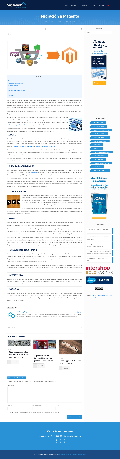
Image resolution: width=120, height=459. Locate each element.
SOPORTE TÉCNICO (12, 93)
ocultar (51, 77)
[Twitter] (80, 312)
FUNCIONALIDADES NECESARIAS (15, 83)
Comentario (10, 385)
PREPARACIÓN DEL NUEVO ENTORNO (16, 90)
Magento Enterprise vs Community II (46, 146)
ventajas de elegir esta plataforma (17, 125)
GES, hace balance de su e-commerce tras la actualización (98, 238)
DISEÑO (10, 88)
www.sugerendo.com (104, 293)
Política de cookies (81, 454)
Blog (52, 21)
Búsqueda (99, 29)
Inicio (46, 21)
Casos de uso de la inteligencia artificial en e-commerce (98, 231)
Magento (59, 21)
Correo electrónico (37, 405)
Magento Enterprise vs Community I (23, 146)
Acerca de (10, 308)
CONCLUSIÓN (11, 95)
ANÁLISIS (10, 80)
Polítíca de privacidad (71, 454)
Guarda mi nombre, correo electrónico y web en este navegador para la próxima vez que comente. (34, 412)
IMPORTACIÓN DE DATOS (14, 85)
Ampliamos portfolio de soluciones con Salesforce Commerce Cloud (97, 260)
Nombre (9, 405)
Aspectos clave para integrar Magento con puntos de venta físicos (43, 358)
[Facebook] (78, 312)
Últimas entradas (19, 308)
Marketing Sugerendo (24, 312)
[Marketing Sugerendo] (11, 318)
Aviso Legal (62, 454)
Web (58, 405)
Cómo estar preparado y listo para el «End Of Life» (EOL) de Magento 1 (19, 354)
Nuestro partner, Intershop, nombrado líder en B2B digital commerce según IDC (98, 245)
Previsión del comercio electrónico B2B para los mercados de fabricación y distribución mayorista (99, 252)
